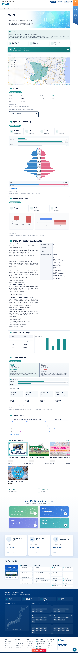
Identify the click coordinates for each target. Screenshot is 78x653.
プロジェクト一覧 (18, 641)
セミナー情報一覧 (50, 641)
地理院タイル (59, 84)
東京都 (59, 611)
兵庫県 (55, 619)
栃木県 (59, 609)
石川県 (41, 617)
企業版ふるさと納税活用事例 (68, 4)
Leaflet (54, 84)
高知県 (33, 632)
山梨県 (33, 619)
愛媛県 (45, 630)
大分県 (55, 630)
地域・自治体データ (21, 4)
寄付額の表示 (67, 1)
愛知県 (33, 621)
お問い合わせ (50, 647)
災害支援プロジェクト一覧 (20, 645)
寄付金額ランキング (33, 552)
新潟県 (33, 617)
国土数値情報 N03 (66, 84)
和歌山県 (63, 619)
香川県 (41, 630)
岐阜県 (41, 619)
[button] (25, 59)
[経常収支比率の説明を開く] (40, 419)
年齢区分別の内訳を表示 (13, 188)
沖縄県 (67, 630)
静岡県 (45, 619)
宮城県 (15, 8)
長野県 (37, 619)
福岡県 (55, 628)
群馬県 (63, 609)
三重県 (55, 617)
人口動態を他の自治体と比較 (15, 202)
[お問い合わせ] (65, 645)
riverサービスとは (50, 4)
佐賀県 (59, 628)
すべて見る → (68, 440)
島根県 (37, 628)
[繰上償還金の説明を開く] (47, 392)
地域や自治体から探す (19, 643)
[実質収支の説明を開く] (14, 366)
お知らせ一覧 (50, 645)
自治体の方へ (7, 643)
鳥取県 (33, 628)
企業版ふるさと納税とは (41, 4)
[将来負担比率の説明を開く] (31, 419)
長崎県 (63, 628)
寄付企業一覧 (39, 646)
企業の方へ (7, 645)
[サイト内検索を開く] (71, 2)
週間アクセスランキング (30, 647)
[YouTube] (62, 645)
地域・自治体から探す (10, 550)
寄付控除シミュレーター (11, 552)
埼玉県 (67, 609)
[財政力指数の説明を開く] (60, 419)
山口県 (33, 630)
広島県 (45, 628)
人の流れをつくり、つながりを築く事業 (36, 457)
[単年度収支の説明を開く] (15, 392)
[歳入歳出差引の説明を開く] (44, 400)
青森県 (37, 609)
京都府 (63, 617)
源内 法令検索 (55, 552)
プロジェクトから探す (10, 547)
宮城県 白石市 (10, 461)
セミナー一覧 (58, 4)
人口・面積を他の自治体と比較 (16, 92)
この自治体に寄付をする (39, 650)
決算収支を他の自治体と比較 (15, 361)
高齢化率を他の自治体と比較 (15, 125)
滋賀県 (59, 617)
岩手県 (41, 609)
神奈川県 (63, 611)
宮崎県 (59, 630)
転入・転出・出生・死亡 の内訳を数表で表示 (17, 230)
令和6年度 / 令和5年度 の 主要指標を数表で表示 (17, 405)
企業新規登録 (53, 1)
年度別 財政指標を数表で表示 (14, 434)
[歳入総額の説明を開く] (13, 400)
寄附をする (14, 4)
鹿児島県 (63, 630)
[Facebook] (59, 645)
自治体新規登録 (60, 1)
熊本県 (67, 628)
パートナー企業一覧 (8, 647)
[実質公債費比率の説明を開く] (22, 419)
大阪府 (67, 617)
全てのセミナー (50, 643)
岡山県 (41, 628)
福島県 (41, 611)
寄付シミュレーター (31, 4)
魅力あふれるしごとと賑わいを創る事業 (15, 481)
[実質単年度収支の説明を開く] (18, 388)
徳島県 (37, 630)
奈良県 (59, 619)
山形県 (37, 611)
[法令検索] (75, 650)
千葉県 (55, 611)
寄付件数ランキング (33, 550)
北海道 (33, 609)
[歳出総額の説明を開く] (28, 400)
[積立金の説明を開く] (30, 392)
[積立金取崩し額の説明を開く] (62, 392)
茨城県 (55, 609)
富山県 (37, 617)
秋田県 (33, 611)
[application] (21, 220)
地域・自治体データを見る (34, 547)
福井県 (45, 617)
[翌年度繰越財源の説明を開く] (60, 400)
